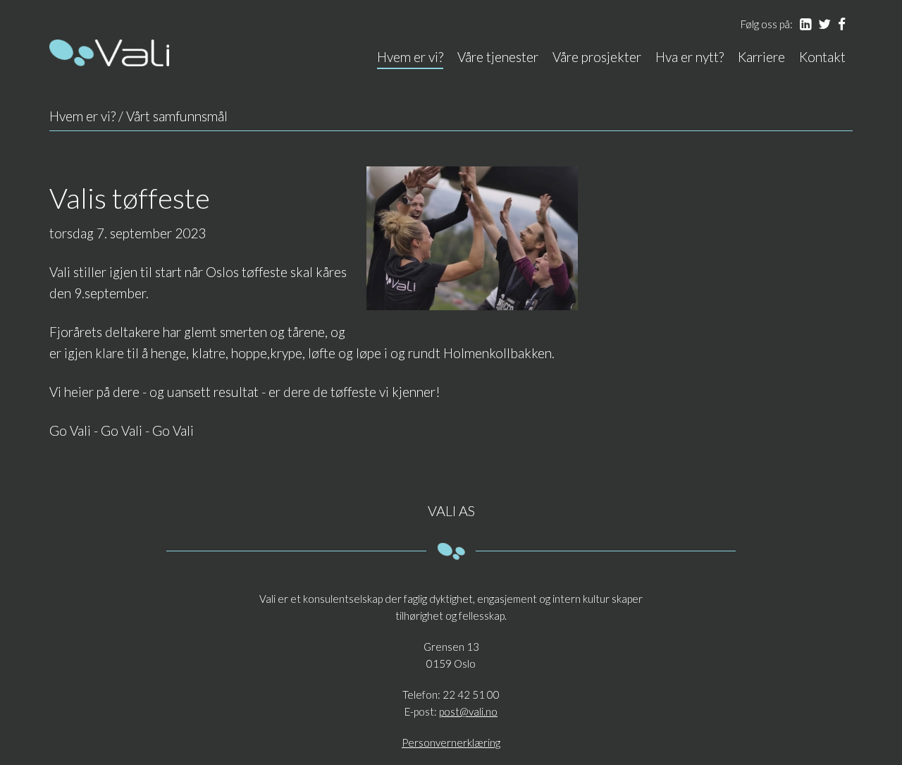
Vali (109, 53)
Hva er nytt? (689, 57)
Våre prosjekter (596, 57)
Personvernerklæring (451, 742)
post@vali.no (468, 711)
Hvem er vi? (410, 57)
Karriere (761, 57)
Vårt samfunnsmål (177, 116)
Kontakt (822, 57)
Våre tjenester (497, 57)
